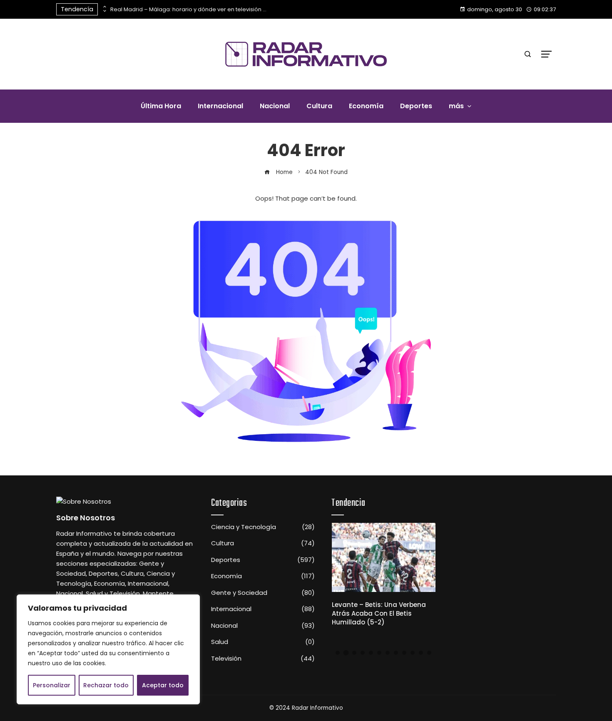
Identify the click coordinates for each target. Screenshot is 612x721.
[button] (338, 653)
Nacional (263, 626)
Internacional (263, 609)
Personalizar (51, 685)
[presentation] (104, 7)
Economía (263, 576)
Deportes (263, 560)
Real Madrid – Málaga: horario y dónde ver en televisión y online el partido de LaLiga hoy (189, 9)
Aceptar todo (163, 685)
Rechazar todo (106, 685)
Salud (263, 642)
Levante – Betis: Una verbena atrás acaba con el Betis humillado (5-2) (379, 613)
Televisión (263, 658)
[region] (108, 649)
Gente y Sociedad (263, 593)
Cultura (263, 543)
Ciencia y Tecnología (263, 527)
